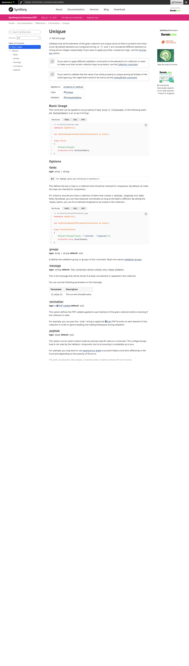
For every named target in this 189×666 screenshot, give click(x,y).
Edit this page (58, 38)
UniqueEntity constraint (125, 77)
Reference (40, 23)
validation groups (133, 259)
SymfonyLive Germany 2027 (23, 17)
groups (16, 58)
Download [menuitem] (119, 9)
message (17, 62)
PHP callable (65, 305)
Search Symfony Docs (22, 32)
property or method (73, 86)
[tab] (55, 119)
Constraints (54, 23)
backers (174, 30)
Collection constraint (128, 64)
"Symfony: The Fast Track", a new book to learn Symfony (44, 2)
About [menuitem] (59, 9)
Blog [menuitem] (106, 9)
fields (15, 54)
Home (12, 23)
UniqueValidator (74, 97)
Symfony (7, 2)
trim (109, 321)
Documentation (25, 23)
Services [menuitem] (94, 9)
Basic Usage (17, 47)
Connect (178, 2)
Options (15, 51)
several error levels (92, 350)
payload (16, 70)
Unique (69, 92)
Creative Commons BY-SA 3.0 (112, 360)
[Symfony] (30, 9)
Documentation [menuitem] (76, 9)
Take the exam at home (167, 64)
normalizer (18, 66)
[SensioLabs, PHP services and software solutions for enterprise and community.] (175, 10)
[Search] (186, 2)
